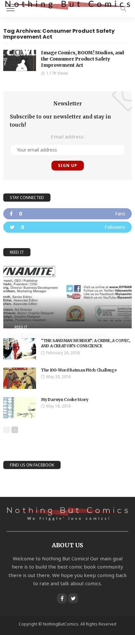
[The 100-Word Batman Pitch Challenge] (19, 378)
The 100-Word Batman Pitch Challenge (78, 370)
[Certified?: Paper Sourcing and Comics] (67, 295)
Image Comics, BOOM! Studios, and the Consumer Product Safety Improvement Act (82, 59)
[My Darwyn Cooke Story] (19, 407)
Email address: (67, 136)
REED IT (21, 327)
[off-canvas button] (10, 8)
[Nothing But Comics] (67, 4)
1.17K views (57, 73)
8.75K (123, 342)
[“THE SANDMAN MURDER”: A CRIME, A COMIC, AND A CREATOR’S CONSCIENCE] (19, 348)
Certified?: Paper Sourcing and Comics (56, 335)
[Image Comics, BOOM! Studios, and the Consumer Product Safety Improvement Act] (19, 60)
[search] (123, 8)
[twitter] (67, 227)
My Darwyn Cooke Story (64, 399)
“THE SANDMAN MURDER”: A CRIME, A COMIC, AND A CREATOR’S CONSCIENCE (85, 343)
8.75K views (23, 342)
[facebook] (67, 213)
